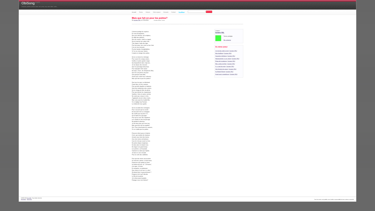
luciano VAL (137, 20)
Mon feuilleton (219, 53)
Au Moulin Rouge (220, 71)
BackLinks (29, 199)
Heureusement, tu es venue (223, 58)
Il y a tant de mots (220, 66)
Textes (141, 12)
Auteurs (148, 12)
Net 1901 (29, 198)
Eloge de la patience (221, 61)
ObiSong (30, 3)
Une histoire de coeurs (221, 69)
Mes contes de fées (221, 64)
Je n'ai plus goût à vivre (222, 51)
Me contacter (227, 40)
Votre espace (156, 12)
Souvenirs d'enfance (221, 56)
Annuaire (165, 12)
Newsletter (23, 199)
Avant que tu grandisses (222, 74)
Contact (173, 12)
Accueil (134, 12)
